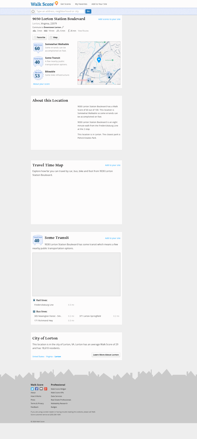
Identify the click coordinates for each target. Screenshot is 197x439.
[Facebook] (37, 389)
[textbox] (59, 11)
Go (88, 11)
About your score (41, 84)
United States (38, 356)
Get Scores (66, 4)
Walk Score (37, 384)
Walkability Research (59, 404)
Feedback (34, 407)
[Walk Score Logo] (44, 3)
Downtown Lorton (52, 27)
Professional (58, 384)
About (33, 393)
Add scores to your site (109, 19)
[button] (33, 11)
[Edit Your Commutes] (62, 27)
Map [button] (55, 37)
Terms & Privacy (37, 404)
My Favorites (81, 4)
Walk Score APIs (57, 393)
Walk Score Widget (58, 389)
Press (33, 400)
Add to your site (112, 165)
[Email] (41, 389)
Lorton (36, 23)
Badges (54, 407)
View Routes (83, 31)
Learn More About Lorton (106, 355)
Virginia (49, 356)
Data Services (56, 396)
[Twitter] (32, 389)
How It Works (36, 396)
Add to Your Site (99, 4)
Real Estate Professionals (61, 400)
